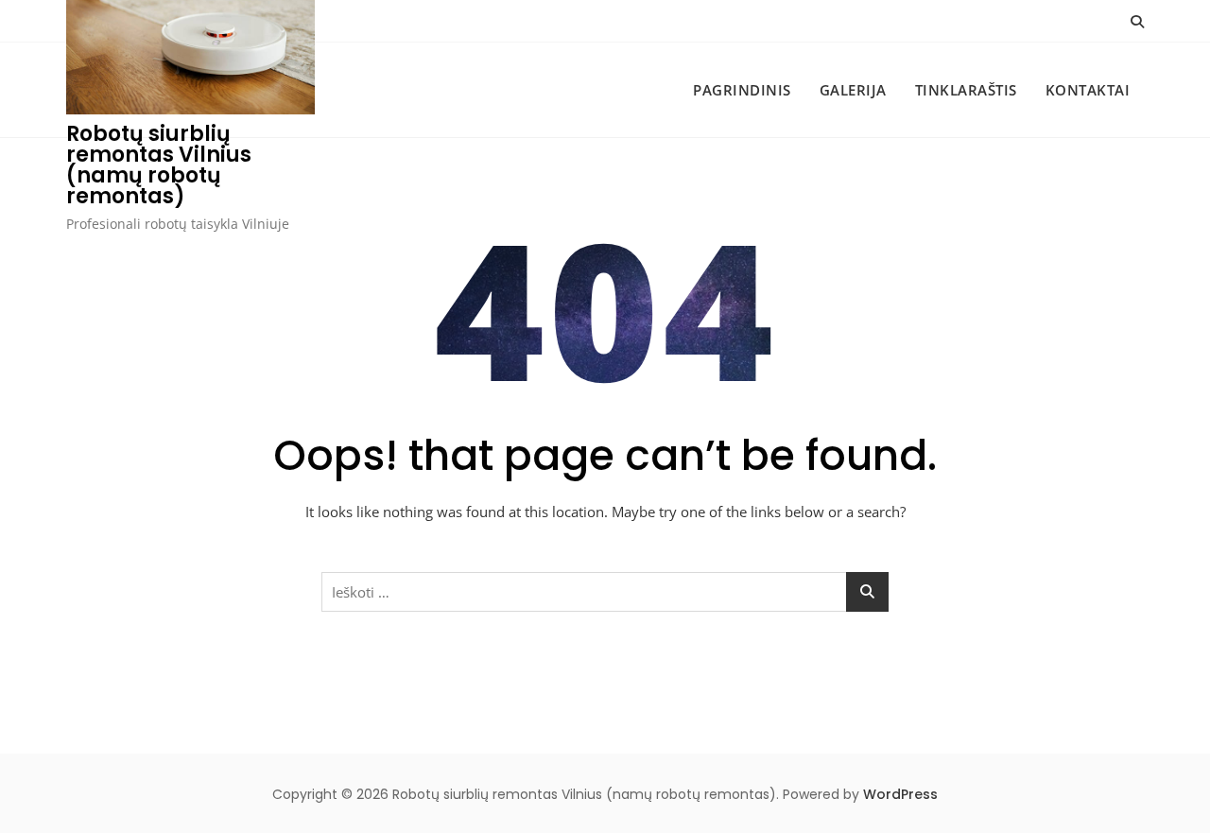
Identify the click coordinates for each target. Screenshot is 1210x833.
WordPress (900, 794)
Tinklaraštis (966, 89)
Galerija (853, 89)
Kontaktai (1088, 89)
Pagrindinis (742, 89)
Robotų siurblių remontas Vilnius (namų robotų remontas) (158, 165)
